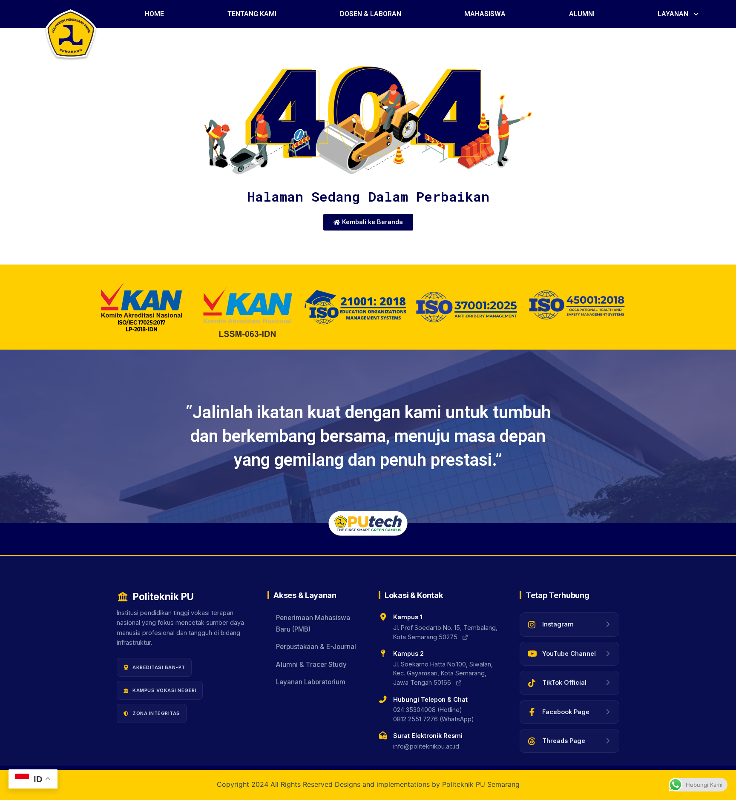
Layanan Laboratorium (310, 682)
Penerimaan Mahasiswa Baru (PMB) (313, 623)
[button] (679, 14)
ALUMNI (582, 14)
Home (154, 14)
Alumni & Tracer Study (311, 664)
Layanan (673, 14)
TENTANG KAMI (251, 14)
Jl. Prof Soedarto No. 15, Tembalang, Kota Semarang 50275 (445, 632)
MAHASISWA (485, 14)
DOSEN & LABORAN (370, 14)
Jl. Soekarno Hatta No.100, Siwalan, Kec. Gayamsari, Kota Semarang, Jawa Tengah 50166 (443, 673)
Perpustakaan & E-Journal (316, 647)
